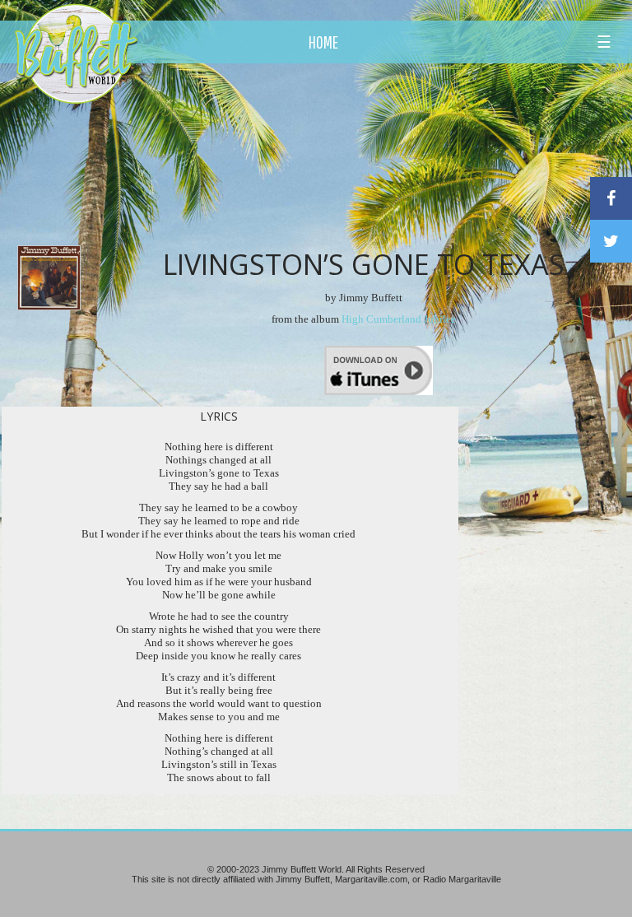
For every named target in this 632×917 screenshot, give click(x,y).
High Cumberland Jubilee (399, 319)
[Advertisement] (369, 152)
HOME (323, 42)
